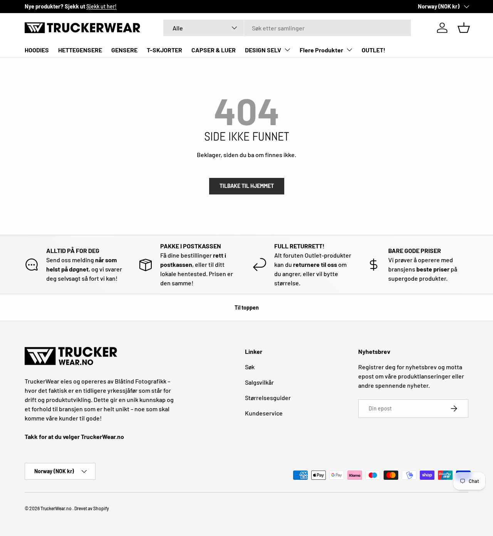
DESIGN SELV (263, 50)
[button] (463, 27)
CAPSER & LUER (213, 50)
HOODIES (37, 50)
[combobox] (287, 28)
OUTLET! (374, 50)
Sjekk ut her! (101, 6)
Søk (250, 366)
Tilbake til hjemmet (247, 186)
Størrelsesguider (268, 397)
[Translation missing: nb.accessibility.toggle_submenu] (287, 49)
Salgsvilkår (259, 382)
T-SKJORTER (164, 50)
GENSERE (124, 50)
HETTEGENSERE (80, 50)
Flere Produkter (321, 50)
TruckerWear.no (56, 508)
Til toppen (247, 307)
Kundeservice (264, 413)
